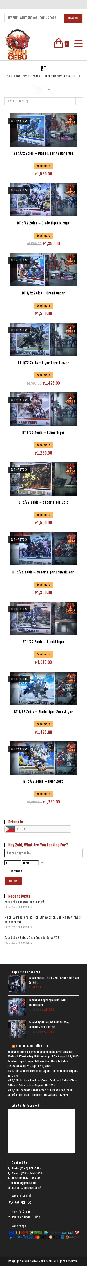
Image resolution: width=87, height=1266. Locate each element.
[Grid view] (38, 90)
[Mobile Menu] (77, 43)
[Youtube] (23, 1202)
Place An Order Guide (26, 1217)
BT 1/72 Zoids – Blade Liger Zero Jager (43, 712)
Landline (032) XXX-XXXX (26, 1178)
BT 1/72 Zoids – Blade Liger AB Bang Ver (43, 153)
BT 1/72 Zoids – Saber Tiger (43, 433)
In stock (16, 871)
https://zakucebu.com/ (26, 1187)
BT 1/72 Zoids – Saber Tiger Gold (43, 502)
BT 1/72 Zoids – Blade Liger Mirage (43, 223)
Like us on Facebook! (26, 1105)
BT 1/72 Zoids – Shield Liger (44, 642)
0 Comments (25, 907)
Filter (13, 881)
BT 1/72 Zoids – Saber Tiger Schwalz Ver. (43, 572)
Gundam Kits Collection (32, 1046)
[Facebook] (11, 1202)
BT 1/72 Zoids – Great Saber (43, 293)
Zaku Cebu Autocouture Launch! (24, 902)
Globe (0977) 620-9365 (26, 1168)
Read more (43, 166)
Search (73, 18)
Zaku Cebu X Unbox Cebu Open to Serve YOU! (32, 937)
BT (78, 76)
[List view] (48, 90)
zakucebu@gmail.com (22, 1183)
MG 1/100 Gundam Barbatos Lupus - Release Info (38, 1071)
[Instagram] (17, 1202)
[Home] (8, 76)
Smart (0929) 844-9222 (27, 1173)
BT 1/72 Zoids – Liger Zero (43, 781)
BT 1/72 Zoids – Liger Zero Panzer (43, 363)
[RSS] (30, 1202)
